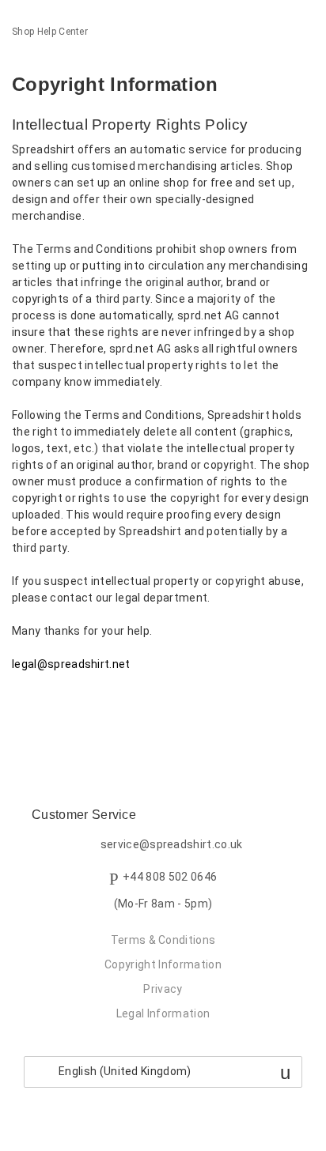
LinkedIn (78, 705)
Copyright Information (163, 964)
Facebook (24, 705)
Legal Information (163, 1013)
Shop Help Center (50, 31)
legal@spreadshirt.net (71, 664)
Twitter (51, 705)
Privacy (162, 989)
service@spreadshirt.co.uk (171, 845)
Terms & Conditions (163, 940)
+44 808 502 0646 (170, 877)
